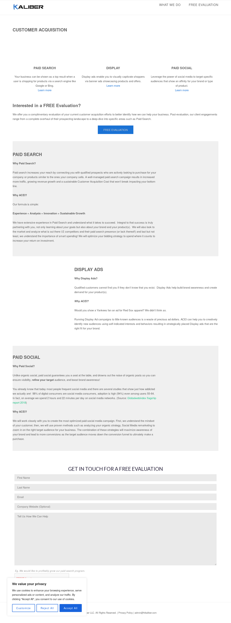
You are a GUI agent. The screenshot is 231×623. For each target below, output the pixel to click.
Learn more (44, 90)
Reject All (47, 608)
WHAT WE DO (170, 4)
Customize (23, 608)
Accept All (71, 608)
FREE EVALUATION (203, 4)
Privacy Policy (125, 612)
